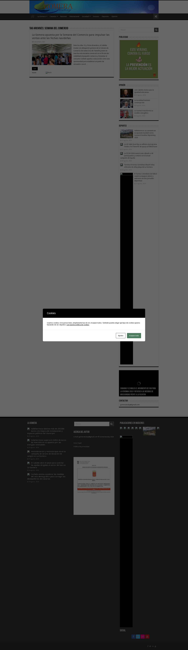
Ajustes (120, 336)
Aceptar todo (134, 336)
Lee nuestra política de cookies (78, 325)
